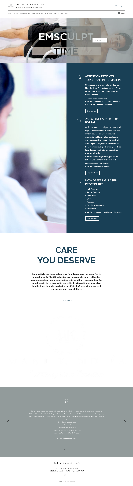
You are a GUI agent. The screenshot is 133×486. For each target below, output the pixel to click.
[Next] (125, 421)
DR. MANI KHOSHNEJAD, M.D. (30, 4)
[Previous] (8, 421)
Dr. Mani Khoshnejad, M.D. (67, 463)
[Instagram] (65, 475)
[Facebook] (68, 475)
